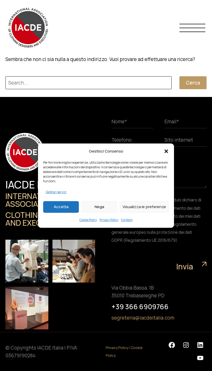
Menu (192, 28)
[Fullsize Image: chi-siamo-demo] (73, 261)
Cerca (193, 82)
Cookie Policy (88, 220)
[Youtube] (200, 358)
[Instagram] (185, 345)
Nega (99, 206)
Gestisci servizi (56, 192)
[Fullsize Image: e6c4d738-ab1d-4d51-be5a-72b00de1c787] (26, 308)
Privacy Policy (109, 220)
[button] (166, 151)
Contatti (127, 220)
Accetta (61, 206)
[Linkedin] (200, 345)
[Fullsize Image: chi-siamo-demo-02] (26, 261)
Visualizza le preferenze (144, 206)
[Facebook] (171, 345)
